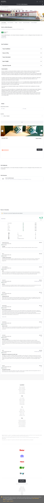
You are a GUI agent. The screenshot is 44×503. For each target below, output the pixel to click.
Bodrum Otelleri (22, 399)
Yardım (22, 492)
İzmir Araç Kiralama (22, 425)
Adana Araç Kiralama (22, 426)
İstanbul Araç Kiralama (22, 420)
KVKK (22, 494)
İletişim (22, 493)
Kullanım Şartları (22, 488)
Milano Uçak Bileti (22, 388)
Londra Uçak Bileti (22, 393)
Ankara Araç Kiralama (22, 421)
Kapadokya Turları (22, 411)
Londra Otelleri (22, 404)
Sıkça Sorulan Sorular (22, 490)
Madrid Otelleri (22, 403)
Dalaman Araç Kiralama (22, 422)
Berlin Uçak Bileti (22, 390)
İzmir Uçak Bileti (22, 392)
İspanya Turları (22, 414)
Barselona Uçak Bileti (22, 389)
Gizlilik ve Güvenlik (22, 489)
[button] (22, 109)
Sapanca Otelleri (22, 400)
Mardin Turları (22, 410)
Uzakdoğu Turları (22, 415)
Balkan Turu (22, 409)
